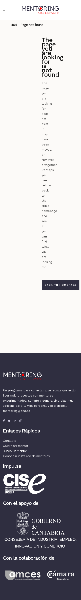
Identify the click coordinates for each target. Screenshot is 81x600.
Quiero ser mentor (15, 446)
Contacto (9, 441)
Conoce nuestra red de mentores (26, 456)
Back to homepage (60, 284)
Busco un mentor (15, 451)
